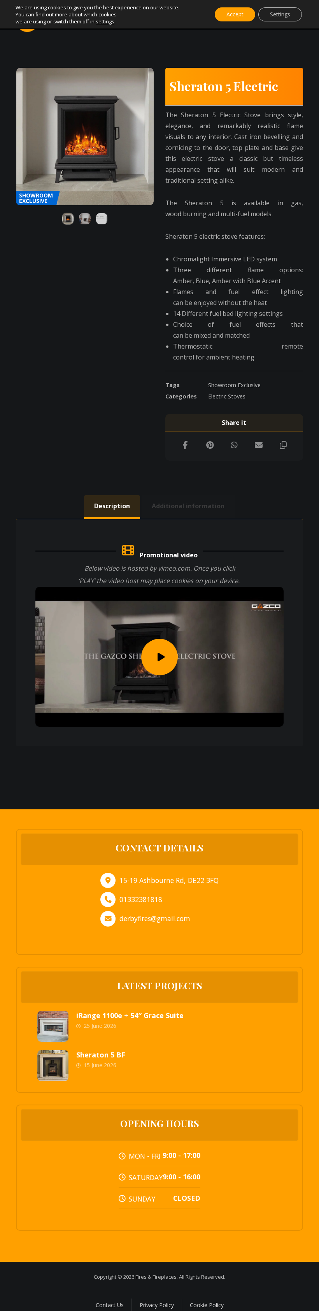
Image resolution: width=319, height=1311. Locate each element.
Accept (235, 14)
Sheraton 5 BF (100, 1054)
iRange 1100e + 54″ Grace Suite (130, 1015)
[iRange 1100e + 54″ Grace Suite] (52, 1026)
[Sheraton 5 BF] (52, 1065)
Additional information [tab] (188, 506)
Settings (280, 14)
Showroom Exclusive (234, 385)
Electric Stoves (226, 396)
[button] (185, 445)
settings (105, 21)
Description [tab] (112, 506)
